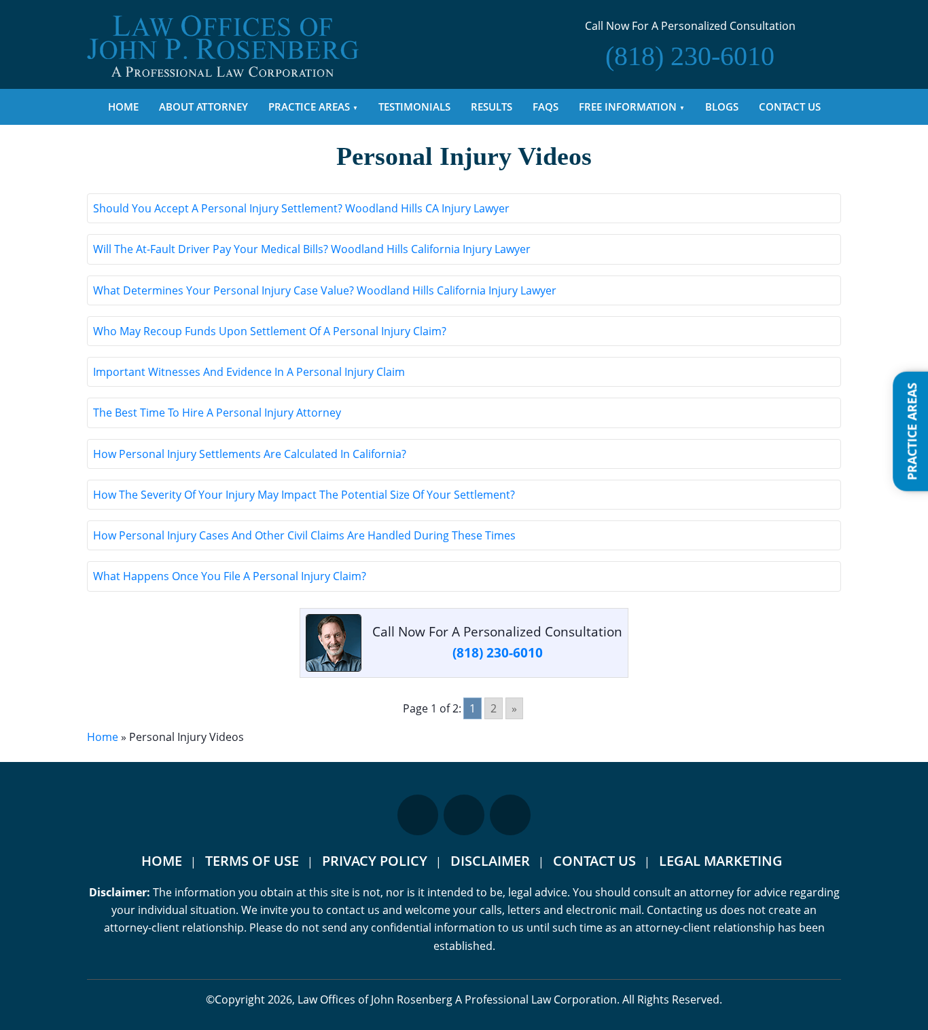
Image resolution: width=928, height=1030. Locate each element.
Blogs (721, 106)
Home (123, 106)
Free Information (628, 106)
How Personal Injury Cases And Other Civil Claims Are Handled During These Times (304, 535)
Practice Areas (309, 106)
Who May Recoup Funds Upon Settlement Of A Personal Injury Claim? (269, 331)
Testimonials (414, 106)
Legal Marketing (721, 861)
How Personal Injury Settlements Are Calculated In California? (249, 453)
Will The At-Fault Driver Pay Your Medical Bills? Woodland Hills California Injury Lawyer (312, 249)
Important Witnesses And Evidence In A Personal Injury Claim (249, 371)
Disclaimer (490, 861)
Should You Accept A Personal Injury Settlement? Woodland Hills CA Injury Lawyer (301, 208)
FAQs (545, 106)
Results (491, 106)
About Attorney (203, 106)
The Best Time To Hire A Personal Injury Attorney (217, 412)
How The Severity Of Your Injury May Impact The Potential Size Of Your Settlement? (304, 494)
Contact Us (790, 106)
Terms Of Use (252, 861)
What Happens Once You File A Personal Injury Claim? (229, 576)
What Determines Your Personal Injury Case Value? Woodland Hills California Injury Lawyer (324, 290)
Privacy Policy (374, 861)
